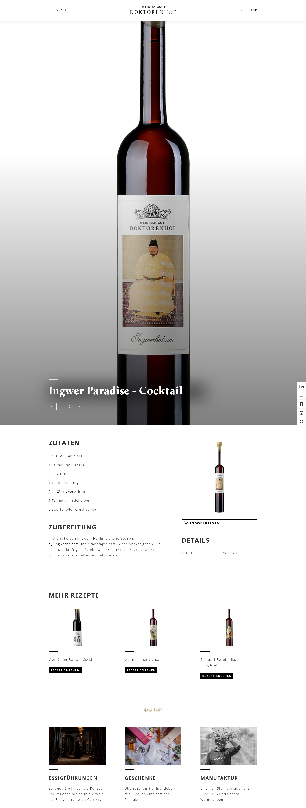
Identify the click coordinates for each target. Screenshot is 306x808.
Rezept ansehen (65, 670)
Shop (252, 10)
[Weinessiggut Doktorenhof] (153, 10)
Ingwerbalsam (73, 491)
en (240, 10)
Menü (61, 10)
